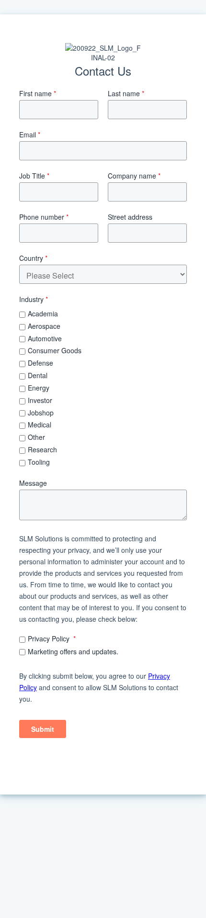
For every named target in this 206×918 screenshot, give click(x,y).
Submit (42, 729)
